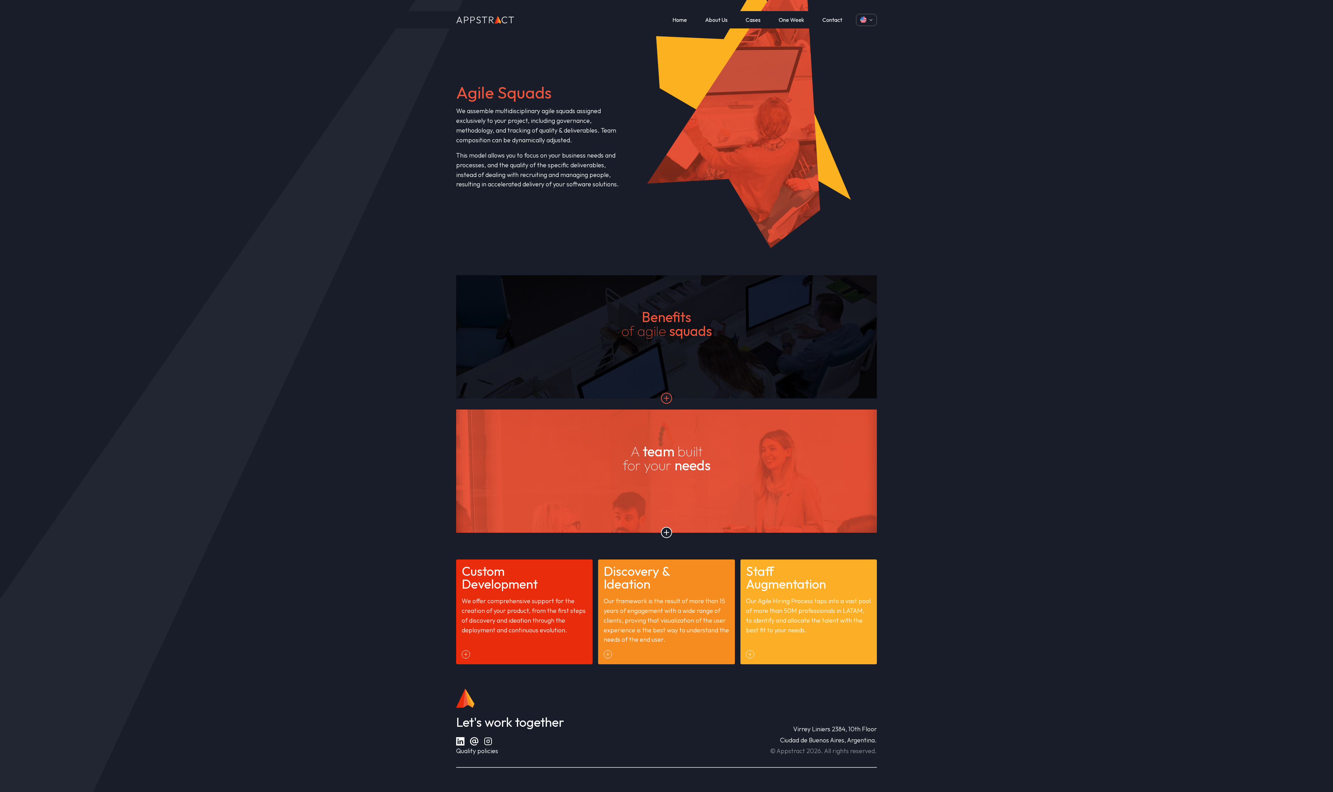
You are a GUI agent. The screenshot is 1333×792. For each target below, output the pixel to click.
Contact (832, 19)
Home (679, 19)
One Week (791, 19)
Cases (753, 19)
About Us (716, 19)
